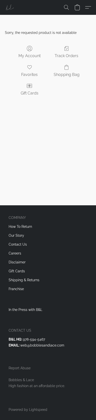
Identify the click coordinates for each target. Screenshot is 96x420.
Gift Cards (29, 93)
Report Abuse (20, 368)
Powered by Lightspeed (28, 410)
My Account (29, 55)
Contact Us (18, 244)
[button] (10, 7)
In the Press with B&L (25, 310)
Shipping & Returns (24, 280)
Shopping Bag (67, 74)
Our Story (16, 235)
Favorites (29, 74)
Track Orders (66, 55)
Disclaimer (17, 262)
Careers (15, 253)
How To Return (20, 227)
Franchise (16, 289)
